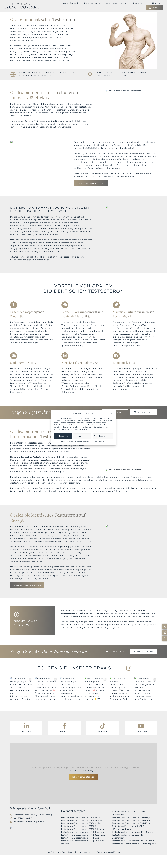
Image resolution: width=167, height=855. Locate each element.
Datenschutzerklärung (108, 852)
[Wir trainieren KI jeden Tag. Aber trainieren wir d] (96, 688)
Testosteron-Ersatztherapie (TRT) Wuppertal (134, 844)
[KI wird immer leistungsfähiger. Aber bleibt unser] (21, 688)
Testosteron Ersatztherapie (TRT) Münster (133, 832)
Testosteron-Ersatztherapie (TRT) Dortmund (83, 835)
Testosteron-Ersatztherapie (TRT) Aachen (81, 817)
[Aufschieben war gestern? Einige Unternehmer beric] (71, 688)
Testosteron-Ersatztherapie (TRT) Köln (131, 823)
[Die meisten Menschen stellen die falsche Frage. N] (145, 688)
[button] (112, 413)
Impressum (84, 852)
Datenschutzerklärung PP (84, 442)
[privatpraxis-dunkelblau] (21, 4)
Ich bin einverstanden (83, 777)
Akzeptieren (63, 436)
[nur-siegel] (19, 827)
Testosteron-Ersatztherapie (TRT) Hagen (132, 817)
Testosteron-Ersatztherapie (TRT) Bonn (80, 826)
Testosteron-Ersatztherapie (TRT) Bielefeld (82, 820)
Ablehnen (82, 436)
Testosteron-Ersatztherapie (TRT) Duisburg (82, 829)
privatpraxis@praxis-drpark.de (29, 822)
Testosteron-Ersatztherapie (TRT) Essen (80, 838)
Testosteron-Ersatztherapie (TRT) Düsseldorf (83, 832)
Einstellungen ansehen (103, 436)
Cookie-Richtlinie (66, 442)
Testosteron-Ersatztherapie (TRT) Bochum (82, 823)
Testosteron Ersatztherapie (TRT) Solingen (133, 841)
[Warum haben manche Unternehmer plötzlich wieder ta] (121, 688)
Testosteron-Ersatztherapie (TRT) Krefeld (132, 820)
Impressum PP (101, 442)
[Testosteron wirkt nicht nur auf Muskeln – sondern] (46, 688)
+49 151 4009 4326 (23, 818)
